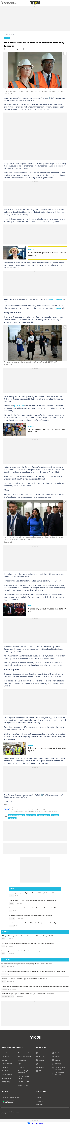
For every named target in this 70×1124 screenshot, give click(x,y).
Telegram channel (56, 299)
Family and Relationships (8, 996)
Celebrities (11, 918)
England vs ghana (43, 815)
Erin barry (12, 818)
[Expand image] (65, 53)
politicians (19, 405)
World (12, 34)
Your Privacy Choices (37, 1123)
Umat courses (30, 815)
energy (58, 308)
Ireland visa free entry (16, 815)
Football (11, 895)
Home (6, 34)
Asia (10, 910)
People (11, 925)
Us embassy (55, 815)
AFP (21, 49)
